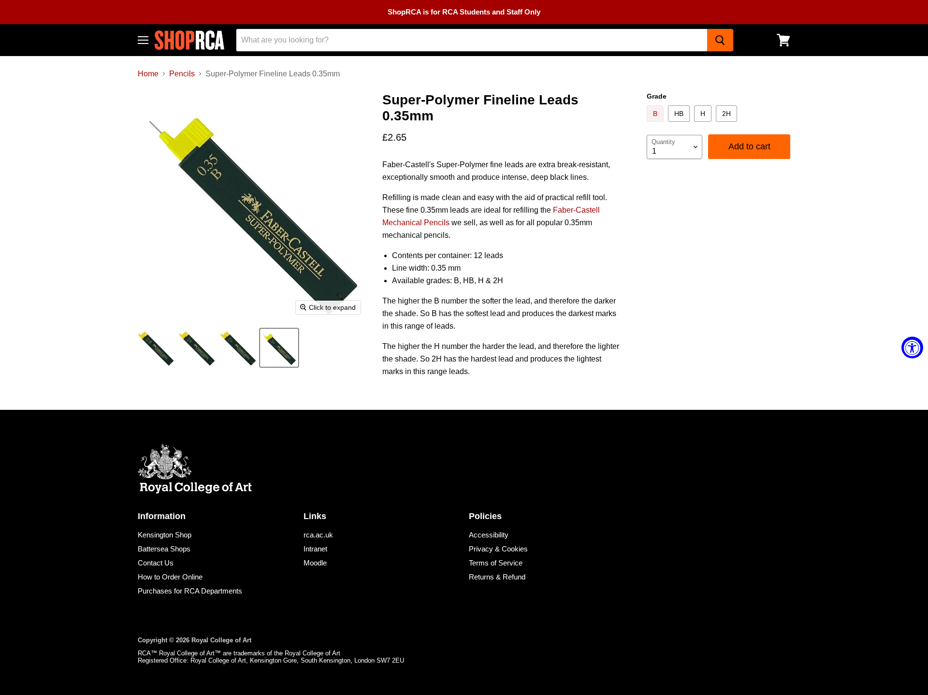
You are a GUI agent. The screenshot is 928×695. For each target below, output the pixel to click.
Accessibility (488, 535)
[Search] (720, 40)
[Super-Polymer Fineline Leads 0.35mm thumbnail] (156, 348)
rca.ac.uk (318, 535)
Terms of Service (495, 563)
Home (148, 74)
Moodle (315, 563)
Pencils (182, 74)
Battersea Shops (164, 549)
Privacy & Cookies (498, 549)
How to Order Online (170, 577)
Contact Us (156, 563)
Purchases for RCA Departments (190, 591)
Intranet (315, 549)
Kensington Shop (164, 535)
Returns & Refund (497, 577)
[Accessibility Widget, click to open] (912, 348)
